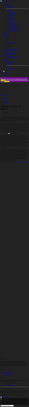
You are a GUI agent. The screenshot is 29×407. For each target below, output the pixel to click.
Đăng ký (5, 74)
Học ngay (3, 80)
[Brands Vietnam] (5, 1)
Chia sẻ (5, 97)
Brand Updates (6, 102)
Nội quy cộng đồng (7, 374)
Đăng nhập (5, 72)
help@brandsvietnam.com (9, 385)
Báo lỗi (5, 99)
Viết (1, 76)
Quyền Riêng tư (7, 373)
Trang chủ (5, 101)
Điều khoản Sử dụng (8, 372)
